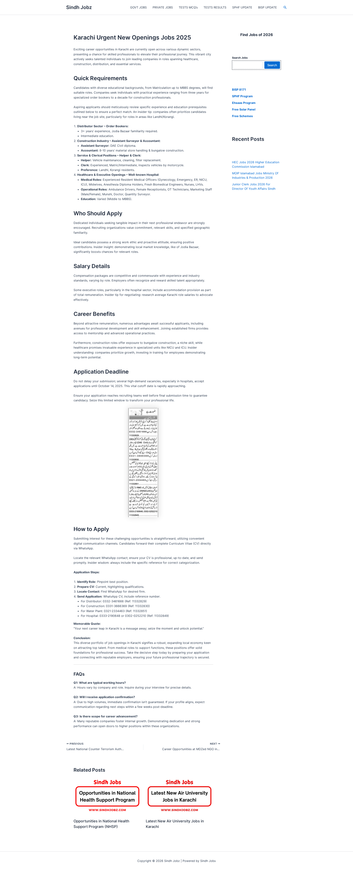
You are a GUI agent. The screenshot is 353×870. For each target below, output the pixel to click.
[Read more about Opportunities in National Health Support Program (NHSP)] (107, 796)
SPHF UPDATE (242, 7)
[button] (285, 7)
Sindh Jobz (79, 7)
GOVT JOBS (138, 7)
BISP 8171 (239, 89)
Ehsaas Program (244, 103)
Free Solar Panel (243, 109)
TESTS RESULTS (215, 7)
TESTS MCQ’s (188, 7)
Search (272, 65)
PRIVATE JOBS (163, 7)
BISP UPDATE (267, 7)
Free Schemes (242, 116)
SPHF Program (242, 96)
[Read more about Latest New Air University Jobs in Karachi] (179, 796)
